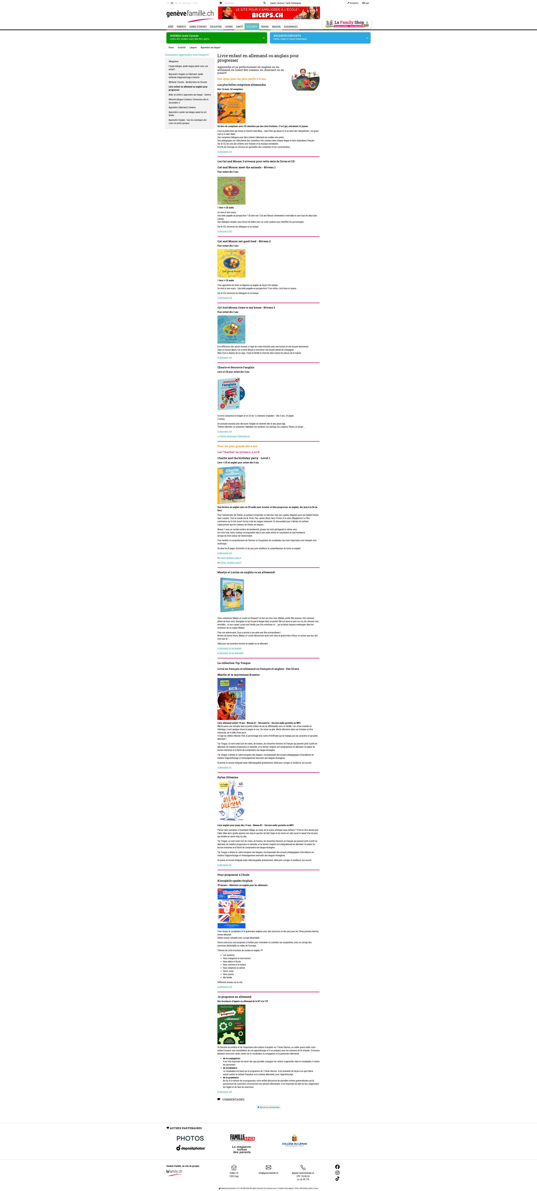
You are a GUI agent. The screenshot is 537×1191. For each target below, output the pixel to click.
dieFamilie (186, 3)
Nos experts (289, 1188)
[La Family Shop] (346, 24)
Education (216, 26)
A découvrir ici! (224, 431)
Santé (239, 26)
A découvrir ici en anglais (229, 648)
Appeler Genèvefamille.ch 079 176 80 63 (303, 1175)
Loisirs (229, 26)
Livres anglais (231, 562)
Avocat (281, 3)
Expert (273, 3)
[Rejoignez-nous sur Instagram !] (337, 1172)
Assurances (291, 26)
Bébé (170, 26)
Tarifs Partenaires (293, 3)
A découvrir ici (224, 767)
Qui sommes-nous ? (271, 1188)
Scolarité (251, 26)
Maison (276, 26)
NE (176, 3)
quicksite (232, 1188)
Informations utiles (306, 1188)
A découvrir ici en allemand (230, 653)
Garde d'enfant (198, 26)
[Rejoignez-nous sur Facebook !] (337, 1167)
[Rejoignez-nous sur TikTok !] (337, 1178)
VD (168, 3)
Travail (265, 26)
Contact (281, 1188)
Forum (316, 1188)
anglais (266, 67)
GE (172, 3)
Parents (181, 26)
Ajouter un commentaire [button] (270, 1107)
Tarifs (297, 1188)
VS (180, 3)
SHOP (195, 3)
